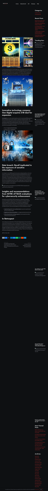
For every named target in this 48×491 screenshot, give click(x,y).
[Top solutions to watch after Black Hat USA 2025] (40, 233)
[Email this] (3, 238)
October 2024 (38, 485)
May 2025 (37, 473)
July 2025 (37, 470)
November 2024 (38, 483)
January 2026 (37, 461)
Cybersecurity (38, 12)
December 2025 (38, 462)
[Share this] (6, 238)
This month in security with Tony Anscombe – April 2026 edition (40, 448)
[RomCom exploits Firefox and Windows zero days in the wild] (40, 385)
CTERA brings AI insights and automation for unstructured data (40, 32)
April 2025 (37, 475)
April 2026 (37, 457)
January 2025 (37, 480)
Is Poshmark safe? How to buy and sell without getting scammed (40, 444)
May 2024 (37, 486)
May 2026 (37, 456)
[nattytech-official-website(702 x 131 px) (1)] (6, 4)
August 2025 (37, 469)
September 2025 (38, 467)
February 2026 (38, 459)
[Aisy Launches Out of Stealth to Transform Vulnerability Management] (40, 309)
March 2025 (37, 477)
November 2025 (38, 464)
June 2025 (37, 472)
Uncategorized (38, 14)
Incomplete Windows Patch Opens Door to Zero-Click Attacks (40, 436)
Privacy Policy (37, 489)
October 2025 (38, 465)
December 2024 (38, 481)
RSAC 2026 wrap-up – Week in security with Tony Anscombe (40, 431)
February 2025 (38, 478)
